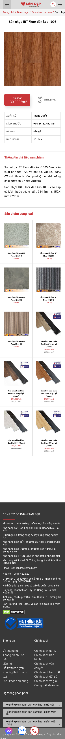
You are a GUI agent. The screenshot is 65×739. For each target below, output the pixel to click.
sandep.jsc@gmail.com (24, 568)
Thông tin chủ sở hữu (13, 657)
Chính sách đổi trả (45, 676)
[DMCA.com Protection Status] (14, 613)
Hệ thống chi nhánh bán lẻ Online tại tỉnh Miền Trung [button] (30, 722)
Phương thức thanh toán (15, 674)
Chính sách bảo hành (44, 657)
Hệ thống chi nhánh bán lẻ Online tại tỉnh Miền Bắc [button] (30, 713)
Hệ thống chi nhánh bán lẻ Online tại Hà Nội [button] (29, 704)
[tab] (32, 704)
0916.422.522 (22, 573)
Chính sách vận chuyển (44, 666)
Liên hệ (7, 663)
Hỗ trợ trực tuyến (13, 668)
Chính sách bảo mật (47, 672)
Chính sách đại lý (45, 650)
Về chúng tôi (11, 650)
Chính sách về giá (45, 681)
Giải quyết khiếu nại (46, 685)
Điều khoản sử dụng (15, 681)
